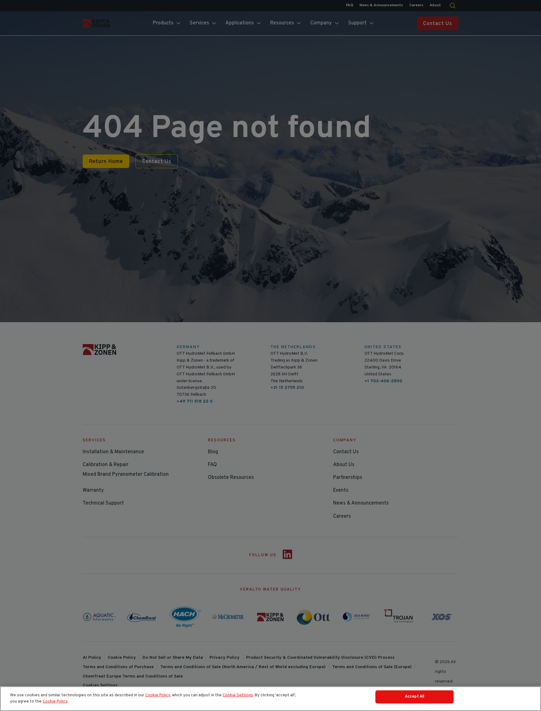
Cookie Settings (238, 695)
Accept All (414, 696)
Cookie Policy (157, 695)
